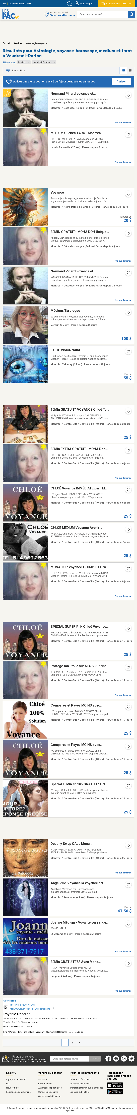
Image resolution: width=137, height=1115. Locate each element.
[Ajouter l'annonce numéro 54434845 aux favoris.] (127, 530)
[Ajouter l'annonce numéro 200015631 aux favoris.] (127, 352)
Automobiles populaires (50, 1088)
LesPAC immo (45, 1083)
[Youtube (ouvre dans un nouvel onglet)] (132, 1061)
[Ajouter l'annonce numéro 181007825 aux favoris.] (127, 708)
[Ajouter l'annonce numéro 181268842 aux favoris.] (127, 747)
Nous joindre (12, 1088)
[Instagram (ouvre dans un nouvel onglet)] (124, 1061)
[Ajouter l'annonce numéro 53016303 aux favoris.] (127, 964)
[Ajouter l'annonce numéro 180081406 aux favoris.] (127, 629)
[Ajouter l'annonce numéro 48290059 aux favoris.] (127, 96)
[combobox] (102, 14)
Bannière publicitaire (79, 1092)
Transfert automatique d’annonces (86, 1088)
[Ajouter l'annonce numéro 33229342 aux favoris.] (127, 313)
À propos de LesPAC (16, 1079)
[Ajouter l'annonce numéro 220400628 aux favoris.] (127, 195)
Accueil (6, 43)
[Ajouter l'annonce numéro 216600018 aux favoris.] (127, 885)
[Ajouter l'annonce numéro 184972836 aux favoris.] (127, 412)
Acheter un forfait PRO (80, 1079)
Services (17, 43)
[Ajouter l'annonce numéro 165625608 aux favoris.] (127, 925)
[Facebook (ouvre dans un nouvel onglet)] (108, 1061)
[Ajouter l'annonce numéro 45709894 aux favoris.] (127, 234)
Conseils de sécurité (48, 1092)
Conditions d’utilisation (49, 1096)
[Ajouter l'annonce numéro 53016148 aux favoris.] (127, 451)
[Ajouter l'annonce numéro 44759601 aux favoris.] (127, 668)
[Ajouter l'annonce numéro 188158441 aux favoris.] (127, 846)
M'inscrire (95, 1059)
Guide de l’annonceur (80, 1083)
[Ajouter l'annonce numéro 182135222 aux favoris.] (127, 490)
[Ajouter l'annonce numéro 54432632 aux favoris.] (127, 786)
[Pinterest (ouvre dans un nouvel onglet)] (116, 1061)
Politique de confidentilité (18, 1092)
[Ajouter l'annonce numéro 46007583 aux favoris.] (127, 135)
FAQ (8, 1083)
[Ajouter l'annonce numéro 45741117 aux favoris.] (127, 569)
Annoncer (43, 1079)
